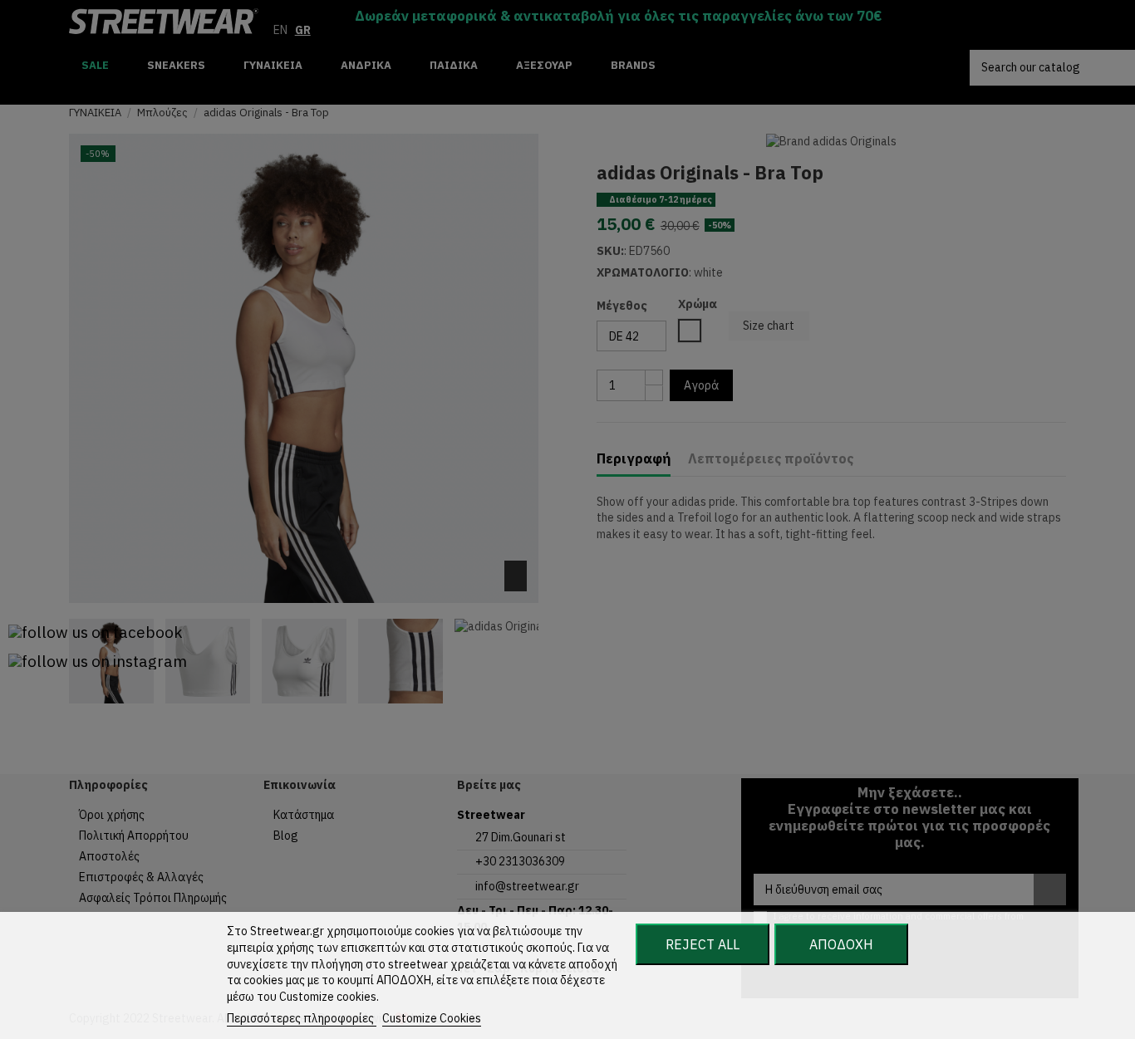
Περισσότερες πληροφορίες (301, 1018)
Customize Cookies (431, 1018)
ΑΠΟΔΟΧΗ (841, 944)
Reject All (702, 944)
